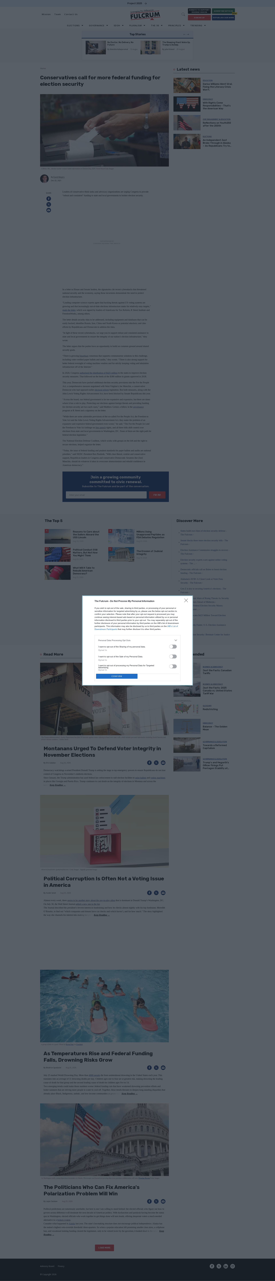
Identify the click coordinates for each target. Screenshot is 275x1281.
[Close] (187, 601)
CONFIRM (117, 676)
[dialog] (137, 640)
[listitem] (137, 640)
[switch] (173, 647)
